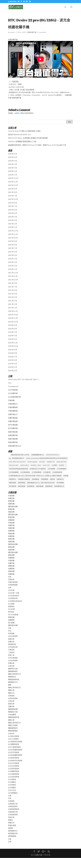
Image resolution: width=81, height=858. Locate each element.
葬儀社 (10, 820)
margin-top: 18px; (13, 465)
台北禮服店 (12, 782)
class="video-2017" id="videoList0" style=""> (23, 379)
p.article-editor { (24, 465)
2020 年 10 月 (13, 315)
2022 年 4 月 (12, 259)
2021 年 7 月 (12, 287)
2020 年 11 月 (13, 311)
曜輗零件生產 (13, 669)
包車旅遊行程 (13, 812)
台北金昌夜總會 (13, 777)
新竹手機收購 (13, 425)
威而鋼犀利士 (13, 831)
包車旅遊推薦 (13, 585)
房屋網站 (11, 606)
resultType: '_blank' (36, 465)
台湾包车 (11, 733)
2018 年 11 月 (13, 343)
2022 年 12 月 (13, 231)
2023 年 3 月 (12, 220)
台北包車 (11, 590)
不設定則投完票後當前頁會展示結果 (18, 469)
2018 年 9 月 (12, 350)
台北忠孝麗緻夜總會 (15, 750)
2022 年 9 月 (12, 241)
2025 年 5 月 (12, 161)
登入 (19, 113)
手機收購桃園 (13, 411)
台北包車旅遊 (13, 660)
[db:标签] (61, 465)
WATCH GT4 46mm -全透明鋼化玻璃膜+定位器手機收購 (28, 138)
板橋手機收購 (13, 432)
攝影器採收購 (13, 506)
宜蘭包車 (11, 642)
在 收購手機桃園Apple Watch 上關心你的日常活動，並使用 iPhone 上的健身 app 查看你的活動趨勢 (35, 475)
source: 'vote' (46, 465)
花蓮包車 (11, 579)
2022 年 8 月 (12, 245)
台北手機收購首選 (36, 472)
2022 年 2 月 (12, 266)
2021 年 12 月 (13, 273)
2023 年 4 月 (12, 217)
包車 (9, 577)
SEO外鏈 (11, 609)
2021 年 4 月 (12, 297)
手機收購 (11, 400)
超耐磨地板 (12, 644)
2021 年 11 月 (13, 276)
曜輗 (9, 685)
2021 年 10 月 (13, 280)
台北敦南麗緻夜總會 (15, 755)
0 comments (42, 32)
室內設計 (11, 612)
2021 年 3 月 (12, 301)
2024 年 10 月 (13, 185)
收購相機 (11, 531)
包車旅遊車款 (13, 806)
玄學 (9, 798)
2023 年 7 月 (12, 206)
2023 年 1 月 (12, 227)
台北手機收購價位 (61, 469)
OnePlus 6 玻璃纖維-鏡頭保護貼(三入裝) (22, 141)
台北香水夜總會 (13, 736)
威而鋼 (10, 828)
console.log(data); (32, 461)
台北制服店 (12, 785)
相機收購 (11, 504)
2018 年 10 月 (13, 346)
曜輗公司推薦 (13, 725)
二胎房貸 (11, 652)
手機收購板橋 (13, 407)
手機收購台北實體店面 (24, 479)
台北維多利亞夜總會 (15, 760)
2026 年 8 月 (12, 154)
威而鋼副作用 (13, 833)
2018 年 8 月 (12, 353)
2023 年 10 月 (13, 199)
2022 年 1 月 (12, 269)
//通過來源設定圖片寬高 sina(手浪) (20, 455)
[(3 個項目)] (9, 454)
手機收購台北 (13, 404)
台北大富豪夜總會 (14, 747)
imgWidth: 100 (51, 461)
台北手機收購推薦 (13, 472)
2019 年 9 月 (12, 325)
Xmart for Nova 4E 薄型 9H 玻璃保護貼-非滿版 (24, 131)
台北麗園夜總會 (13, 744)
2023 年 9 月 (12, 203)
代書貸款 (11, 650)
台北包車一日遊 (13, 593)
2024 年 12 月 (13, 178)
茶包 (9, 631)
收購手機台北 (13, 414)
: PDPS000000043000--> (52, 455)
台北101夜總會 (13, 739)
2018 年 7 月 (12, 357)
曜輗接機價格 (13, 731)
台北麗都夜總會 (13, 771)
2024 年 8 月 (12, 192)
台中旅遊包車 (13, 647)
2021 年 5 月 (12, 294)
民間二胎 (11, 655)
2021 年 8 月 (12, 283)
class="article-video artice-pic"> (17, 461)
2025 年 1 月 (12, 175)
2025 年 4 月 (12, 164)
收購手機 (52, 479)
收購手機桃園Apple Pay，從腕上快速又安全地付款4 (41, 482)
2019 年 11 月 (13, 318)
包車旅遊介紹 (13, 804)
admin (12, 32)
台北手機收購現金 (25, 472)
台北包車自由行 (13, 596)
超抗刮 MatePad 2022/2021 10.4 (19, 134)
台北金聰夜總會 (13, 774)
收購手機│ (39, 855)
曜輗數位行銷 (13, 712)
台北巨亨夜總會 (13, 752)
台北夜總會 (12, 779)
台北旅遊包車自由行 (15, 601)
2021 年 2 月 (12, 304)
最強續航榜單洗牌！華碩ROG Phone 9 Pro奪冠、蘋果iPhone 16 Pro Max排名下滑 (37, 145)
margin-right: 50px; (62, 461)
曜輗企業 (11, 690)
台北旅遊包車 (13, 598)
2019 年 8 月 (12, 329)
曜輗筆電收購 (13, 709)
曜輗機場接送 (13, 671)
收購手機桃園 (13, 421)
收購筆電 (11, 520)
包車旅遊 (11, 696)
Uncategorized (13, 386)
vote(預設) (54, 465)
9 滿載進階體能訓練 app (37, 455)
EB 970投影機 (13, 614)
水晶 (9, 796)
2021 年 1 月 (12, 308)
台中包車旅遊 (13, 636)
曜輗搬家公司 (13, 682)
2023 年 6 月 (12, 210)
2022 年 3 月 (12, 262)
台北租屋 (11, 604)
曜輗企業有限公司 (14, 674)
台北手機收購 (13, 390)
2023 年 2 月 (12, 224)
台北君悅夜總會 (13, 768)
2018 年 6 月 (12, 360)
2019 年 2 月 (12, 339)
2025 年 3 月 (12, 168)
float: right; (42, 461)
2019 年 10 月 (13, 322)
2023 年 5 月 (12, 213)
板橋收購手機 (13, 435)
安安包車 (11, 817)
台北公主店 (12, 790)
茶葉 (9, 628)
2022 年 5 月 (12, 255)
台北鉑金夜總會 (13, 758)
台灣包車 (11, 666)
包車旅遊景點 (13, 814)
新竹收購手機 (13, 428)
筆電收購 (11, 501)
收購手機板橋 (13, 418)
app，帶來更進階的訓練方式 (16, 458)
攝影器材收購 (13, 625)
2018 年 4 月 (12, 367)
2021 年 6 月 (12, 290)
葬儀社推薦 (12, 825)
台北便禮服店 (13, 793)
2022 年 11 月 (13, 234)
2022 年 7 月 (12, 248)
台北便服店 (12, 787)
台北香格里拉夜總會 (15, 741)
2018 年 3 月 (12, 370)
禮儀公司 (11, 823)
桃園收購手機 (31, 32)
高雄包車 (11, 639)
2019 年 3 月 (12, 336)
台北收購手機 (13, 393)
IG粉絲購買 (12, 714)
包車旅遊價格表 (13, 809)
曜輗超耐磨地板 (13, 679)
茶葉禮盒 (11, 633)
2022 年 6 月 (12, 252)
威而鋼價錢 (12, 836)
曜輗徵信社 (12, 677)
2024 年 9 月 (12, 189)
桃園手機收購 (13, 439)
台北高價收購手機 (14, 397)
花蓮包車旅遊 (13, 582)
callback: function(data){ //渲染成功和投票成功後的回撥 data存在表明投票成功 (46, 458)
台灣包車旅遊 (13, 698)
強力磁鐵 (11, 623)
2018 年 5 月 (12, 364)
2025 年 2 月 (12, 171)
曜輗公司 (11, 693)
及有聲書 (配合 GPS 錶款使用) (38, 469)
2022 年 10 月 (13, 238)
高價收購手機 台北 (14, 446)
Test (9, 383)
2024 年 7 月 (12, 196)
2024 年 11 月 (13, 182)
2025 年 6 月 (12, 157)
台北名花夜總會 (13, 763)
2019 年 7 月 (12, 332)
